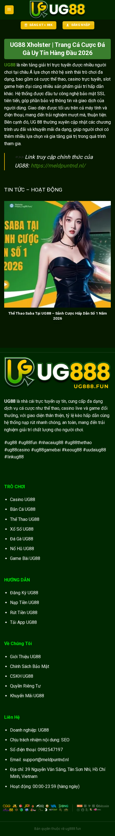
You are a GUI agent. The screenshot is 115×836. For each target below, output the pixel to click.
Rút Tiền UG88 (23, 612)
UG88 (9, 65)
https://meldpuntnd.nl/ (58, 165)
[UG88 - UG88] (57, 10)
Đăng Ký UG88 (24, 592)
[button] (9, 10)
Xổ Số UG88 (21, 529)
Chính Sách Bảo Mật (29, 666)
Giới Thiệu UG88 (25, 656)
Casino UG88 (22, 499)
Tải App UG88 (23, 622)
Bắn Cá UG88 (22, 509)
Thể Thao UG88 (24, 519)
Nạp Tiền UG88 (24, 602)
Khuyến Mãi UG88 (27, 695)
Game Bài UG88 (25, 558)
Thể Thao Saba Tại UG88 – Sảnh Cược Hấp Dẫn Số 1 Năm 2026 (57, 315)
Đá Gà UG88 (21, 539)
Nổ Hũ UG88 (22, 548)
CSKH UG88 (21, 676)
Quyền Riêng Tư (25, 686)
